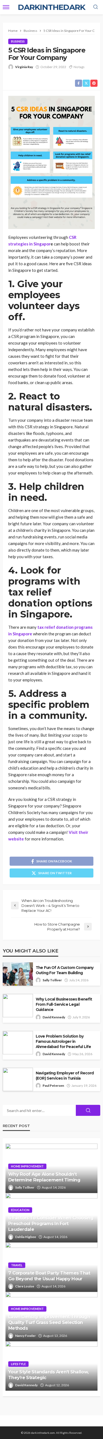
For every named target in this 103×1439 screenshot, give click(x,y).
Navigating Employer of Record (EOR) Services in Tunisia (65, 1075)
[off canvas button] (6, 7)
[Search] (95, 7)
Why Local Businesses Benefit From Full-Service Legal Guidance (64, 1004)
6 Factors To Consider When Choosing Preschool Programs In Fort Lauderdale (50, 1223)
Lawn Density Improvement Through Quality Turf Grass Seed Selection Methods (49, 1322)
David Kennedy (54, 1017)
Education (20, 1210)
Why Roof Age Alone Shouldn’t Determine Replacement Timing (44, 1177)
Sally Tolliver (52, 980)
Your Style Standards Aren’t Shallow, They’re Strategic (48, 1374)
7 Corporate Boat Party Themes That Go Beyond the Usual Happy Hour (49, 1275)
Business (18, 41)
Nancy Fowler (25, 1336)
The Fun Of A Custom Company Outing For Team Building (64, 970)
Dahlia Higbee (25, 1237)
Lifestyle (18, 1364)
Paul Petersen (53, 1085)
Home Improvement (27, 1166)
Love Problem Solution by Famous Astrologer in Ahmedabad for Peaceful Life (63, 1041)
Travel (17, 1265)
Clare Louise (24, 1286)
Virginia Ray (24, 67)
